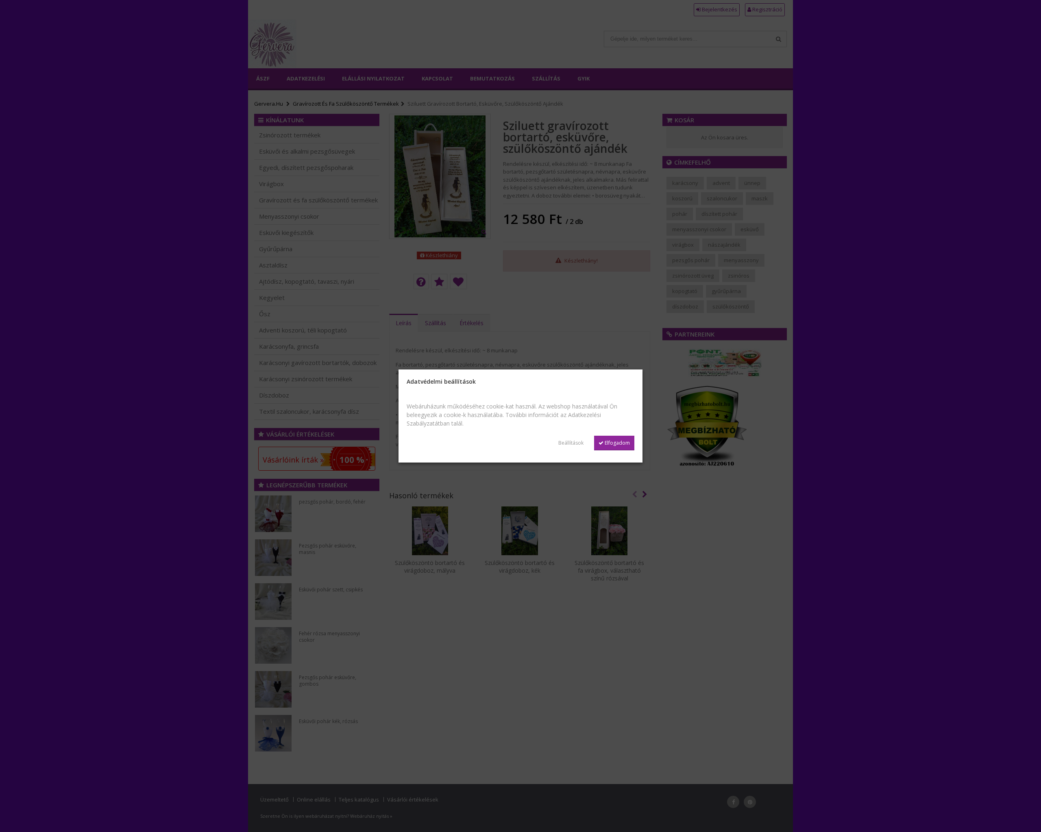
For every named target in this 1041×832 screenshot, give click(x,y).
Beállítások (571, 442)
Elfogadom (616, 442)
